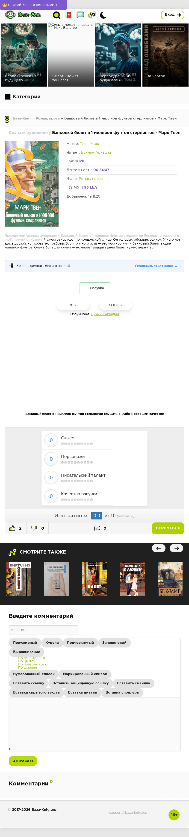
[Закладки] (69, 15)
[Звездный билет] (94, 579)
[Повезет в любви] (132, 579)
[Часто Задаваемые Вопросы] (92, 15)
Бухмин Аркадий (96, 152)
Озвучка (97, 288)
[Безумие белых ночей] (170, 579)
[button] (25, 642)
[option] (31, 658)
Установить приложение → (156, 266)
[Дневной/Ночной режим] (103, 15)
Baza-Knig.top (44, 809)
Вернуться (168, 528)
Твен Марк (89, 143)
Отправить (22, 761)
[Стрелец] (18, 579)
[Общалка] (80, 15)
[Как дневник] (56, 579)
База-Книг (22, 118)
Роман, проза (48, 118)
